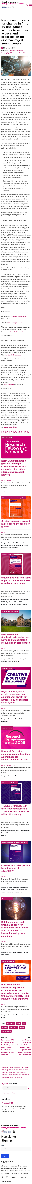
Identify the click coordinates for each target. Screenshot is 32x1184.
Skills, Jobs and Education (13, 833)
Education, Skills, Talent (9, 782)
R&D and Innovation (11, 547)
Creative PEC (7, 1103)
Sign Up (5, 1156)
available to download (15, 332)
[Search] (29, 1088)
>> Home (5, 1067)
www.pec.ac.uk (9, 384)
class (18, 1023)
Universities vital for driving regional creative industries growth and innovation (16, 580)
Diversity (5, 1027)
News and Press (7, 437)
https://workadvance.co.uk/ (13, 355)
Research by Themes (22, 1067)
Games (22, 1027)
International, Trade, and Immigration (13, 498)
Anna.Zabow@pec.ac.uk (18, 316)
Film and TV (14, 1027)
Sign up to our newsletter (16, 1177)
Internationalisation (15, 545)
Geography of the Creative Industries (13, 53)
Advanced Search (10, 1093)
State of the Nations (14, 661)
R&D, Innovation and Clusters (18, 604)
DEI (24, 1023)
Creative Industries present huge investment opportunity (15, 868)
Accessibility (10, 1023)
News (11, 1067)
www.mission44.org (10, 427)
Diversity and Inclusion (16, 50)
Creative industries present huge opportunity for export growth (15, 524)
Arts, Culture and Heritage (10, 611)
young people (6, 1031)
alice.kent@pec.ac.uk (15, 323)
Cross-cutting (11, 889)
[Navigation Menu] (30, 4)
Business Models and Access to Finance (14, 842)
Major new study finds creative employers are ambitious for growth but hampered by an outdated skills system (14, 697)
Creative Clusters (7, 554)
